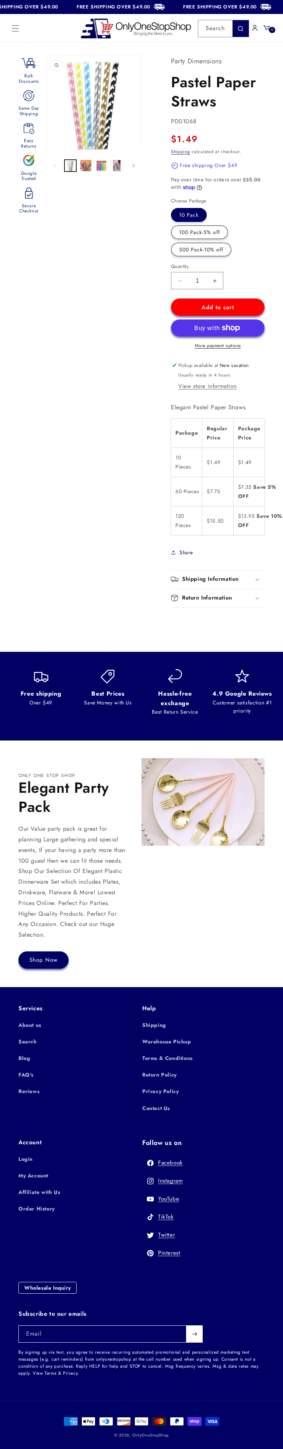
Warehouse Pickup (166, 1041)
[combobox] (223, 28)
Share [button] (186, 552)
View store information (207, 386)
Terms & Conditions (167, 1058)
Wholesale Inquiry (47, 1287)
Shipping (180, 151)
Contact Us (156, 1108)
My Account (33, 1175)
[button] (15, 28)
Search (27, 1041)
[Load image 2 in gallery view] (86, 166)
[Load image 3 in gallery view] (101, 166)
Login (25, 1159)
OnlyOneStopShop (150, 1435)
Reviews (28, 1091)
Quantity (180, 266)
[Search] (241, 28)
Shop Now (43, 960)
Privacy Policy (160, 1091)
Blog (24, 1058)
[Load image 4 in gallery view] (117, 166)
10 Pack (189, 215)
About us (29, 1025)
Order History (36, 1208)
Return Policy (159, 1074)
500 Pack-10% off (201, 249)
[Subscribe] (194, 1334)
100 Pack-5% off (199, 232)
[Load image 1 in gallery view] (70, 166)
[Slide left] (54, 166)
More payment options (218, 345)
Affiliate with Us (39, 1192)
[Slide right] (133, 166)
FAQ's (26, 1074)
